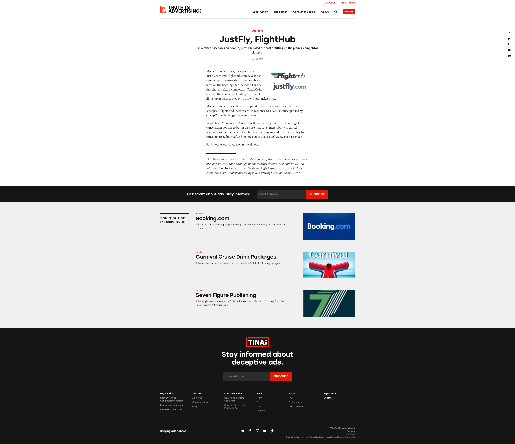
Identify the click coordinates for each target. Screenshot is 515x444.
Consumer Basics (304, 11)
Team (259, 398)
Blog (194, 406)
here (255, 144)
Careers (260, 411)
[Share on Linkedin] (509, 44)
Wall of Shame (295, 406)
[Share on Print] (509, 56)
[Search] (335, 12)
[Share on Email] (509, 50)
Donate (328, 398)
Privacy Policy (329, 437)
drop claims (253, 106)
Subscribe (330, 3)
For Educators (295, 402)
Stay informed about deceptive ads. (258, 358)
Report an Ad (348, 3)
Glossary (293, 393)
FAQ (290, 398)
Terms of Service (344, 437)
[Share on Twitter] (509, 38)
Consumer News (200, 402)
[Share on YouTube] (265, 431)
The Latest (280, 11)
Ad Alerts (197, 398)
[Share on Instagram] (257, 431)
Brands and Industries (171, 405)
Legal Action (260, 11)
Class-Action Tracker (171, 409)
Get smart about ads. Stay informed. (219, 194)
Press (259, 402)
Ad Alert (257, 30)
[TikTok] (272, 431)
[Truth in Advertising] (180, 9)
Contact (260, 406)
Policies (351, 431)
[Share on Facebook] (509, 33)
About (325, 11)
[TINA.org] (257, 342)
